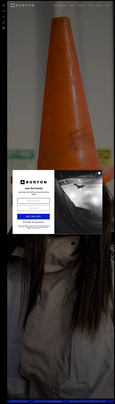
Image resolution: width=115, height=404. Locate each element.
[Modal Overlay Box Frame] (57, 202)
